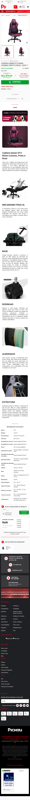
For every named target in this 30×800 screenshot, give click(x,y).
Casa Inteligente (5, 624)
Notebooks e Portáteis (18, 616)
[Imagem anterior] (3, 31)
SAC (2, 679)
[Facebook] (17, 705)
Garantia (3, 665)
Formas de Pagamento (6, 670)
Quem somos (4, 648)
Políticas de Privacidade (7, 686)
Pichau (16, 758)
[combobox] (11, 7)
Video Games (4, 622)
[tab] (7, 52)
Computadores (4, 608)
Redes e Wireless (17, 622)
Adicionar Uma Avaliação (24, 512)
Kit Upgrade (16, 608)
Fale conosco (4, 681)
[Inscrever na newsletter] (27, 701)
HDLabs (20, 758)
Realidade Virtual (17, 627)
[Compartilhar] (22, 98)
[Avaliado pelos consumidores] (8, 779)
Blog (2, 656)
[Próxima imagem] (27, 31)
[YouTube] (27, 705)
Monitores (3, 611)
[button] (12, 94)
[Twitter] (24, 705)
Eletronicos (4, 616)
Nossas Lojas (4, 653)
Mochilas (3, 619)
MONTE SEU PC (21, 11)
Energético (3, 627)
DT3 (6, 70)
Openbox (3, 630)
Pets (14, 630)
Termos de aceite (5, 684)
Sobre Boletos (4, 672)
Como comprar (4, 667)
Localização (4, 651)
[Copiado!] (18, 98)
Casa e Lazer (16, 624)
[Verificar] (6, 771)
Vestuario (15, 619)
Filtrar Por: (4, 509)
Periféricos (16, 605)
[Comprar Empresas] (15, 593)
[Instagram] (20, 705)
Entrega (3, 662)
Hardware (3, 605)
